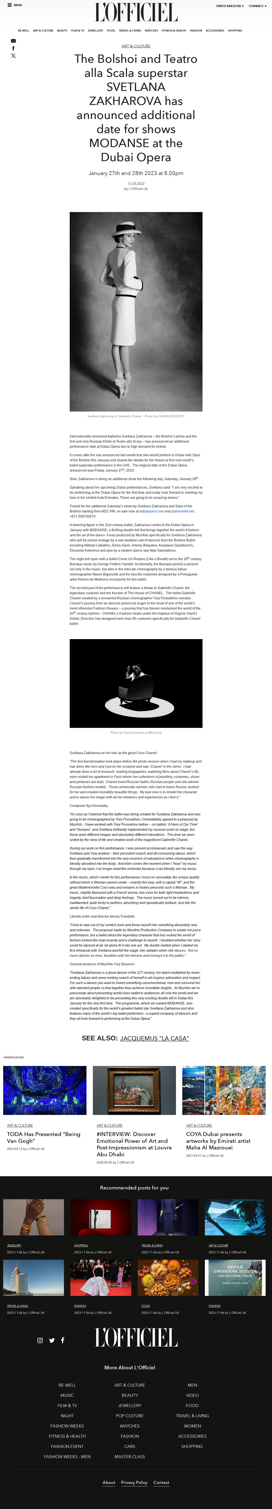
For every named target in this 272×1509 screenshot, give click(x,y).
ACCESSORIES (215, 30)
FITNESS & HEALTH (174, 30)
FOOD (111, 30)
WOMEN (192, 1426)
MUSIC (67, 1395)
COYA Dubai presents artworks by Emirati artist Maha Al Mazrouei (218, 1141)
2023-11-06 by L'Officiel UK (26, 1252)
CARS (129, 1446)
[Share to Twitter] (13, 55)
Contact (161, 1482)
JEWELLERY (95, 30)
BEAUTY (62, 30)
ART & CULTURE (43, 30)
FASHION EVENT (67, 1446)
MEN (192, 1385)
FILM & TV (77, 30)
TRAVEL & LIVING (130, 30)
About (109, 1482)
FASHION (196, 30)
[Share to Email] (13, 40)
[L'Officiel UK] (136, 12)
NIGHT (67, 1415)
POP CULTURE (130, 1415)
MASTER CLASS (130, 1456)
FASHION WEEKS (67, 1426)
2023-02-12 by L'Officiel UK (26, 1149)
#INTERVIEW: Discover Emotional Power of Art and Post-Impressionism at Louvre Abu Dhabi (134, 1144)
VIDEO (192, 1395)
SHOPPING (235, 30)
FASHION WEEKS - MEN (67, 1456)
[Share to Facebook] (13, 48)
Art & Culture (136, 46)
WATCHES (151, 30)
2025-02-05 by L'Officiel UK (115, 1162)
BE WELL (24, 30)
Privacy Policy (134, 1482)
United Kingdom (229, 6)
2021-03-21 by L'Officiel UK (205, 1156)
